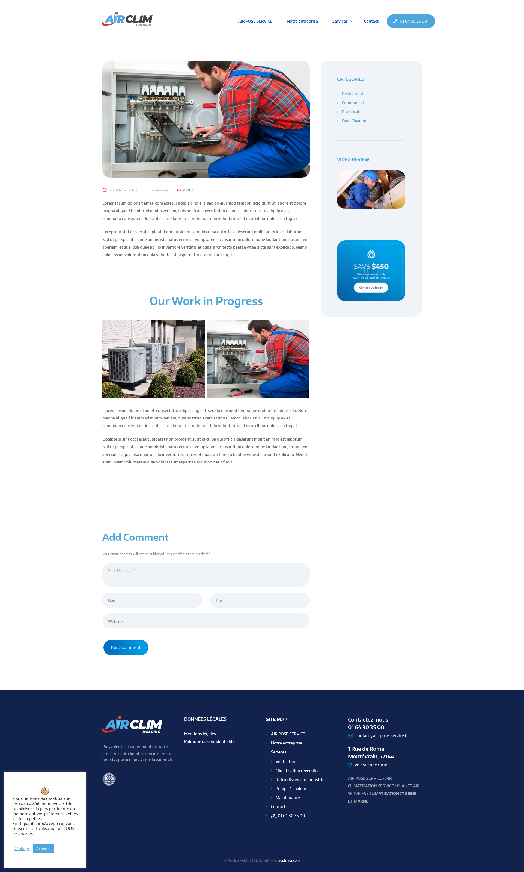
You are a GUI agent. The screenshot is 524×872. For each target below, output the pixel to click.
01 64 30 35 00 (290, 815)
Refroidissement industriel (301, 779)
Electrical (350, 112)
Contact (278, 806)
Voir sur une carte (371, 764)
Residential (352, 93)
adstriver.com (289, 860)
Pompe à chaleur (291, 788)
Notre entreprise (286, 743)
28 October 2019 (123, 190)
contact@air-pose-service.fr (382, 735)
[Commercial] (206, 119)
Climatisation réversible (298, 770)
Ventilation (286, 761)
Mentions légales (200, 733)
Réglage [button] (21, 848)
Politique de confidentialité (209, 741)
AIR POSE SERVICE (288, 734)
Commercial (353, 102)
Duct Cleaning (355, 121)
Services (161, 190)
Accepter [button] (43, 848)
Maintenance (288, 797)
